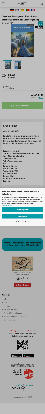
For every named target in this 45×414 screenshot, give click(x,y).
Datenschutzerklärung (7, 205)
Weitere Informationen (22, 222)
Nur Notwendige (23, 216)
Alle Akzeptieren (22, 209)
